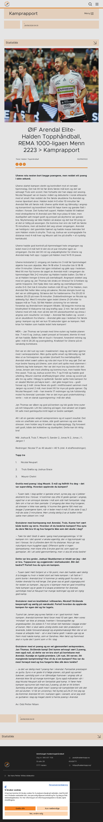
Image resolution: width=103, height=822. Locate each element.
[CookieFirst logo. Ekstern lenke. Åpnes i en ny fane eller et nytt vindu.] (6, 787)
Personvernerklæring (58, 785)
